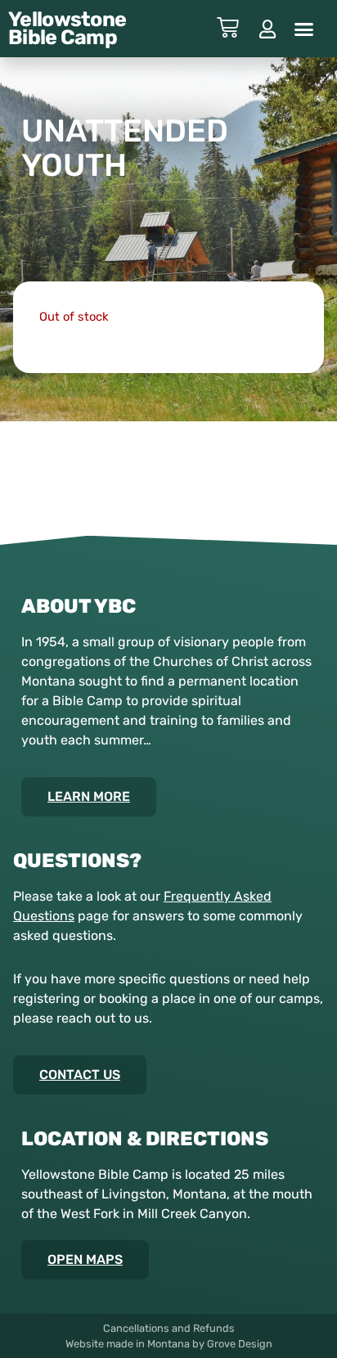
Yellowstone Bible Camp (67, 28)
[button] (304, 28)
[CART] (228, 27)
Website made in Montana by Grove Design (168, 1344)
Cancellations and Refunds (169, 1328)
